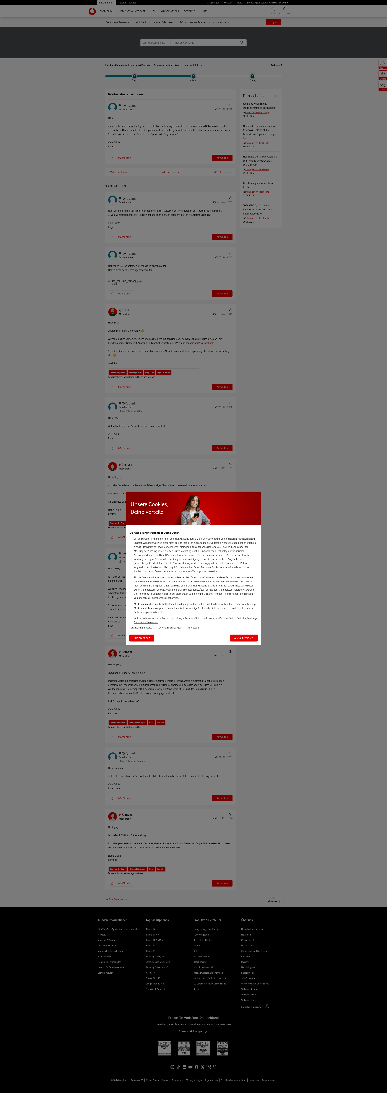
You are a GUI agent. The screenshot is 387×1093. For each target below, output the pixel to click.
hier (182, 546)
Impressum (194, 627)
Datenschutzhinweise (140, 627)
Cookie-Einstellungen (170, 627)
